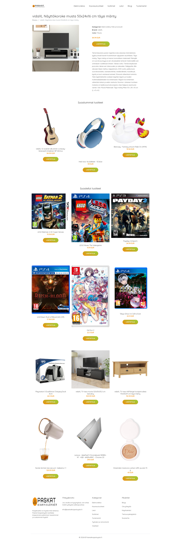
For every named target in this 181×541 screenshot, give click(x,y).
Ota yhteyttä (126, 506)
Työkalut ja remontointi (100, 522)
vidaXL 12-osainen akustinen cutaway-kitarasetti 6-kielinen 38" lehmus (50, 150)
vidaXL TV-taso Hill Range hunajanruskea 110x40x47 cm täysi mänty (130, 393)
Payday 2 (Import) (130, 241)
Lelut (121, 6)
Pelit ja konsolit (116, 27)
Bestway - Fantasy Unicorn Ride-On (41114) (130, 147)
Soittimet (111, 6)
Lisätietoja (100, 44)
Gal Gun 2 (90, 330)
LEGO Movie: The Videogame (91, 245)
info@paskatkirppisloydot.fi (72, 510)
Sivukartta (125, 518)
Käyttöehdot (126, 510)
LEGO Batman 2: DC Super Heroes (51, 232)
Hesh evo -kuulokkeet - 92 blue (90, 162)
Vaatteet (95, 526)
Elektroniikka (79, 6)
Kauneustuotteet (96, 6)
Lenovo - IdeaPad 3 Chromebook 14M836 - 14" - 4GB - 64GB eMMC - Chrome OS (90, 456)
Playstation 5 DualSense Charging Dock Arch (51, 393)
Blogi (130, 6)
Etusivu (34, 20)
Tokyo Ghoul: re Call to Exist (130, 314)
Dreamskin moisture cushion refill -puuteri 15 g (130, 469)
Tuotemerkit (141, 6)
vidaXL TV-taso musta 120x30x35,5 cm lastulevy (90, 393)
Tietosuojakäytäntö (129, 514)
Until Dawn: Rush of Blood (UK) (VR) (50, 317)
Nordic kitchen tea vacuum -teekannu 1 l (50, 468)
